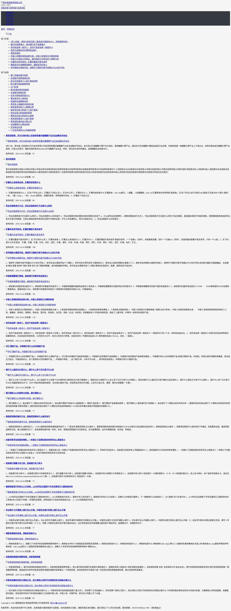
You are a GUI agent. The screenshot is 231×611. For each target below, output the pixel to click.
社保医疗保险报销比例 (20, 78)
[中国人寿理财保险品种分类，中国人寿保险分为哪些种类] (31, 305)
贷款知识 (9, 16)
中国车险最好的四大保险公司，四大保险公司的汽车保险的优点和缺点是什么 (38, 580)
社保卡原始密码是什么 (20, 96)
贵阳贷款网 (15, 53)
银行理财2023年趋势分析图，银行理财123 (23, 393)
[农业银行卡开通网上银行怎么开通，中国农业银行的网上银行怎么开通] (36, 515)
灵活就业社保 (16, 127)
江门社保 (14, 87)
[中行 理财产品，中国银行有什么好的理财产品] (26, 352)
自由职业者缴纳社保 (19, 101)
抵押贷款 (13, 8)
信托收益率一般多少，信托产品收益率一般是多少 (32, 47)
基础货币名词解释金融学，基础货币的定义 (29, 65)
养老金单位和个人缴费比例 (22, 107)
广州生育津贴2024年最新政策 (23, 130)
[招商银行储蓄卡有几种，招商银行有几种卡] (25, 469)
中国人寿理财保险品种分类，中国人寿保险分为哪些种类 (35, 56)
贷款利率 (5, 8)
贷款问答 (9, 19)
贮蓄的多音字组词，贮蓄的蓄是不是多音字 (29, 62)
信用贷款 (21, 8)
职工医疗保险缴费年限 (20, 84)
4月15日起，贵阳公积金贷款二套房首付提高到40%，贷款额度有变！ (40, 42)
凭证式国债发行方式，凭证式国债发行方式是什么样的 (29, 206)
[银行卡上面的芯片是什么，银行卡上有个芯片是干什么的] (31, 375)
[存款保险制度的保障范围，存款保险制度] (24, 562)
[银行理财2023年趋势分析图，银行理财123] (24, 398)
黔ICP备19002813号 (59, 603)
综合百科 (9, 21)
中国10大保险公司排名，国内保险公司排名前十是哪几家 (35, 59)
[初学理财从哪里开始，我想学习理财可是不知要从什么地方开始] (34, 258)
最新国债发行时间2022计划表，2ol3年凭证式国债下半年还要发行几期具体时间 (39, 487)
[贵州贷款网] (11, 164)
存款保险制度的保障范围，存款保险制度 (23, 557)
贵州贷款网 (10, 159)
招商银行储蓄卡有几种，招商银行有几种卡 (24, 463)
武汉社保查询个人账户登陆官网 (24, 81)
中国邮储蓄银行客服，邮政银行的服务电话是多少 (27, 276)
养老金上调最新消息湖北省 (22, 104)
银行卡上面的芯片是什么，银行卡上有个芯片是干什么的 (30, 370)
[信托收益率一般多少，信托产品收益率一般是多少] (28, 328)
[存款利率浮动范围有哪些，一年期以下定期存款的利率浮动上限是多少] (36, 445)
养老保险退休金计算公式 (21, 122)
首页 (3, 29)
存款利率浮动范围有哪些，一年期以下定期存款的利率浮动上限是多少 (35, 440)
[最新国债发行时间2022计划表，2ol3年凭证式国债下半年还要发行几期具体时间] (40, 492)
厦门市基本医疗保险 (19, 75)
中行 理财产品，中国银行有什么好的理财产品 (25, 346)
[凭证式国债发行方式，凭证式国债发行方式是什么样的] (30, 211)
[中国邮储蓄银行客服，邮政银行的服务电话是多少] (28, 281)
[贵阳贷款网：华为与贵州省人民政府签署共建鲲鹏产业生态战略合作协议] (37, 141)
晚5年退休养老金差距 (20, 90)
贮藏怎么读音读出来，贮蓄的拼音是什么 (23, 182)
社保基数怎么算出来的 (20, 124)
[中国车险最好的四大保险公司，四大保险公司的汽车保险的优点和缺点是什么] (39, 586)
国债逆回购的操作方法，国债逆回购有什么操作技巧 (28, 416)
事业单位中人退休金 (19, 98)
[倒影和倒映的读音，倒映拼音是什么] (22, 539)
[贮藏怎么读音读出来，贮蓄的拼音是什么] (24, 188)
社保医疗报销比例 (18, 93)
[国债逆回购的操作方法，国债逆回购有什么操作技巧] (29, 422)
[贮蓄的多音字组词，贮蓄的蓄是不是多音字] (25, 235)
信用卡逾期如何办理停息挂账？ (24, 50)
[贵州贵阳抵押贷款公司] (11, 3)
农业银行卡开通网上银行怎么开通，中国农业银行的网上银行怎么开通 (35, 510)
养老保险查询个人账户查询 (22, 119)
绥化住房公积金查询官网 (21, 113)
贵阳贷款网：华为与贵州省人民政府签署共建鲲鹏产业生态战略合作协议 (36, 136)
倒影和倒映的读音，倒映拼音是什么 (21, 533)
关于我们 (9, 24)
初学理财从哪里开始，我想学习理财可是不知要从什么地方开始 (37, 68)
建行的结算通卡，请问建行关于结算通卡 (28, 45)
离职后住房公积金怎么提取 (22, 116)
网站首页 (9, 13)
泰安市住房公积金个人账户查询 (24, 110)
